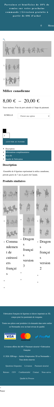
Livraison (28, 366)
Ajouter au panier (15, 142)
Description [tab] (10, 148)
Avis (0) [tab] (9, 155)
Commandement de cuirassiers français (12, 257)
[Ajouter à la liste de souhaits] (4, 131)
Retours (6, 372)
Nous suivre (46, 372)
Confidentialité (24, 372)
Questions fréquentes (14, 366)
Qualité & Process (27, 378)
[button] (4, 39)
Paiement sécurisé (42, 366)
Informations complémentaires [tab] (17, 152)
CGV (14, 372)
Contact (36, 372)
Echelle (8, 115)
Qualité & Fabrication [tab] (14, 159)
